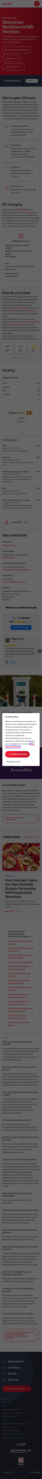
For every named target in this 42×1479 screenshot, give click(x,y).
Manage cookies (13, 762)
